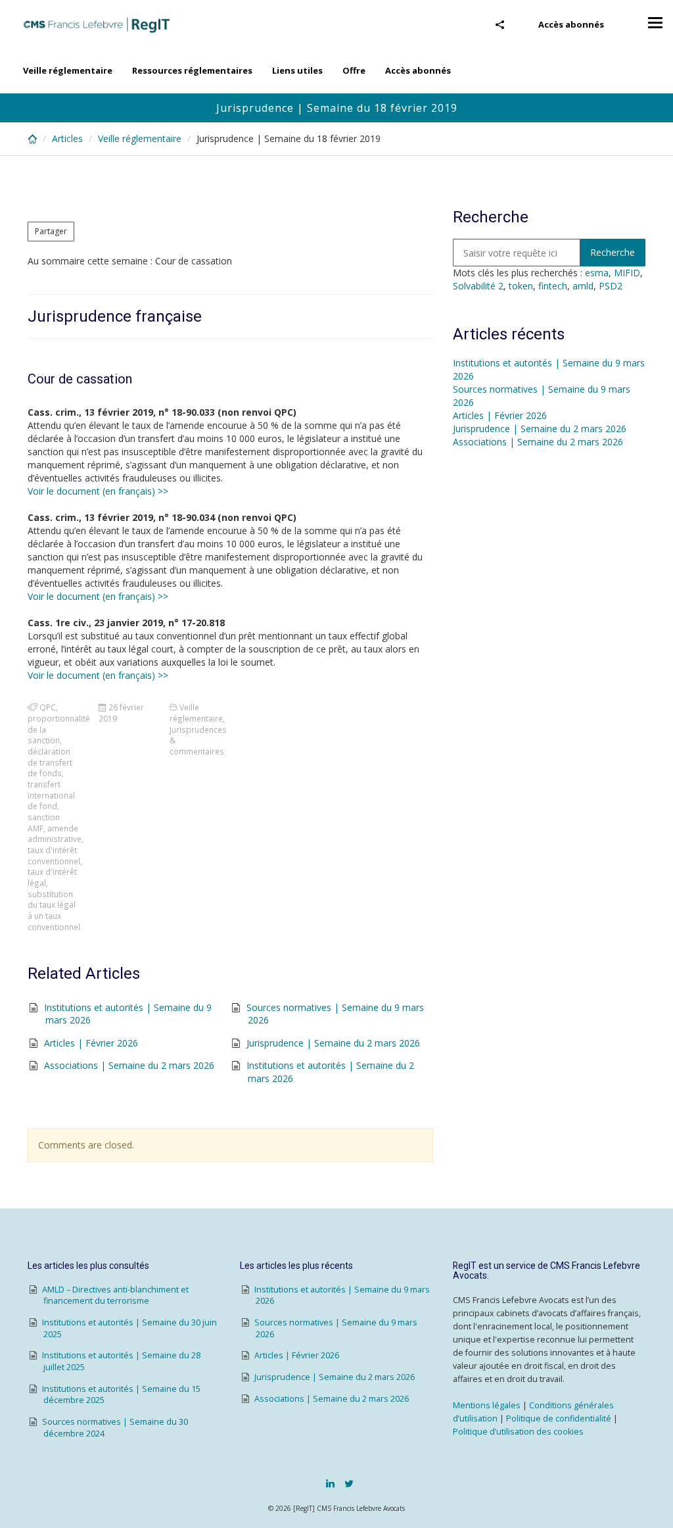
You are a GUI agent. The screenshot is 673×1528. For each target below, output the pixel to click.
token (521, 286)
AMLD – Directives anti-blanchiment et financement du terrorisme (115, 1295)
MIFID (627, 272)
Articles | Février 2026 (91, 1043)
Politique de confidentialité (558, 1418)
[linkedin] (330, 1483)
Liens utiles (297, 70)
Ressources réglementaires (192, 70)
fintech (552, 286)
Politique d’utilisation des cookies (518, 1431)
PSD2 (610, 286)
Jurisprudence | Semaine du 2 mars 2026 (333, 1043)
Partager (51, 231)
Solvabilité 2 (478, 286)
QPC (47, 707)
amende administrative (54, 834)
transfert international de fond (51, 795)
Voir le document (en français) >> (98, 491)
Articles (67, 138)
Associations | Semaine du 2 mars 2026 (129, 1065)
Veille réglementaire (67, 70)
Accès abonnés (571, 24)
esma (597, 272)
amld (582, 286)
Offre (353, 70)
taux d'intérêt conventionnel (54, 855)
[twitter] (349, 1483)
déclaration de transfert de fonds (50, 762)
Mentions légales (487, 1405)
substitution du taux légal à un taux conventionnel (54, 910)
